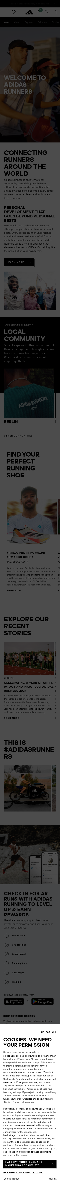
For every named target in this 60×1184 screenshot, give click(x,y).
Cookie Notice (12, 1179)
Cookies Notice (12, 1102)
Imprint (52, 1179)
